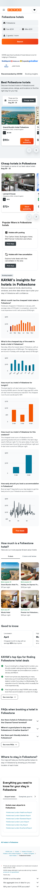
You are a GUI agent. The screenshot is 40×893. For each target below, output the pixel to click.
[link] (10, 244)
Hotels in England (29, 853)
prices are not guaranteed (11, 872)
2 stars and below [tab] (29, 556)
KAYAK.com (9, 851)
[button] (3, 9)
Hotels (17, 851)
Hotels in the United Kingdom (12, 853)
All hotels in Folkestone (9, 842)
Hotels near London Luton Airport (17, 822)
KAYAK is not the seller (12, 878)
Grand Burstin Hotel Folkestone (16, 127)
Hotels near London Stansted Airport (18, 819)
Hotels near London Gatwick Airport (18, 816)
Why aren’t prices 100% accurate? (16, 886)
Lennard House (9, 194)
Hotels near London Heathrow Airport (19, 812)
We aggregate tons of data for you (16, 882)
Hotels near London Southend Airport (19, 828)
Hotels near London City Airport (17, 825)
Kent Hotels (13, 855)
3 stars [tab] (10, 556)
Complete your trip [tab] (26, 797)
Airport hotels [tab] (10, 797)
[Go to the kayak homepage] (14, 10)
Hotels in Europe (27, 851)
